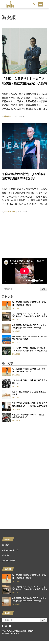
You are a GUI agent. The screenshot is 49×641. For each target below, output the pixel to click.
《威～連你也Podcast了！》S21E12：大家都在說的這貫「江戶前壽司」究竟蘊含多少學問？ (29, 316)
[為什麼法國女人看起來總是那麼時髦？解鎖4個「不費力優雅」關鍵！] (6, 305)
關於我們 (5, 545)
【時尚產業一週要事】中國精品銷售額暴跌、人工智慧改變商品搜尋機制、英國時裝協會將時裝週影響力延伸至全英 (29, 350)
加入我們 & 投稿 (8, 560)
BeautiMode (9, 211)
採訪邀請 (5, 555)
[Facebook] (3, 625)
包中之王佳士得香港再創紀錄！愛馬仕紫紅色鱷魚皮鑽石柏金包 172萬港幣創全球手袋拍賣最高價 (29, 406)
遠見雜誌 (7, 116)
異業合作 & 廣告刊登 (10, 550)
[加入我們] (10, 625)
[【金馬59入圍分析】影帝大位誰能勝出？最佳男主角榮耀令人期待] (24, 51)
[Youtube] (7, 625)
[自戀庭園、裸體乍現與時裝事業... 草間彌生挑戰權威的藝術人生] (6, 417)
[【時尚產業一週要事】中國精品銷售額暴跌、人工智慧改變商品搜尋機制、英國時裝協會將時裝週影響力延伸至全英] (6, 351)
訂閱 (43, 289)
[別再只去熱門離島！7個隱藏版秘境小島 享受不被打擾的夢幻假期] (6, 339)
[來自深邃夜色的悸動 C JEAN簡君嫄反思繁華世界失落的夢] (24, 146)
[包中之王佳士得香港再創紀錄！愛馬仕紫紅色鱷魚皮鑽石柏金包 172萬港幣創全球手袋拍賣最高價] (6, 406)
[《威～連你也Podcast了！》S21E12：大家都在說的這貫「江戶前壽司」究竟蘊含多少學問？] (6, 316)
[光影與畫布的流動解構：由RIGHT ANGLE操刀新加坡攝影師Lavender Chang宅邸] (6, 328)
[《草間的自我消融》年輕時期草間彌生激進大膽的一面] (6, 383)
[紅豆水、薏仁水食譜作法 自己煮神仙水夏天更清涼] (6, 394)
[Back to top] (41, 633)
